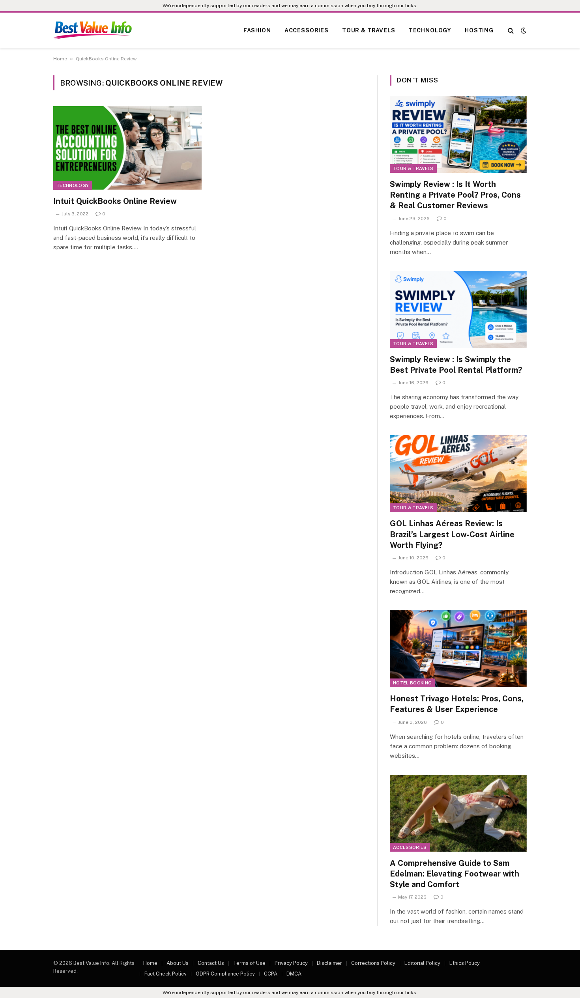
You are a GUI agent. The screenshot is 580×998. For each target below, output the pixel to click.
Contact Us (211, 963)
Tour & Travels (368, 30)
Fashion (257, 30)
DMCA (293, 974)
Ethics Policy (464, 963)
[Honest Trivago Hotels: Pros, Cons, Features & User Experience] (458, 648)
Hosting (479, 30)
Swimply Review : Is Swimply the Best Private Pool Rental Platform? (456, 365)
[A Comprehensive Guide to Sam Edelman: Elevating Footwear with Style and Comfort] (458, 813)
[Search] (510, 30)
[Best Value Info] (92, 30)
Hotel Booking (412, 682)
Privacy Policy (291, 963)
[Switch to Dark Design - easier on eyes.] (523, 30)
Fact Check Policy (165, 974)
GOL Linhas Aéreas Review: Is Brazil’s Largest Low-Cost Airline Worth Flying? (452, 534)
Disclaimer (329, 963)
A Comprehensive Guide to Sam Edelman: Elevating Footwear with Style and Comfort (454, 873)
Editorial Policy (422, 963)
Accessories (306, 30)
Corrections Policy (373, 963)
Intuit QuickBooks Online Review (115, 201)
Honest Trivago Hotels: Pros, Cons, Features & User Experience (457, 704)
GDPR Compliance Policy (225, 974)
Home (60, 59)
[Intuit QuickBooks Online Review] (127, 148)
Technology (430, 30)
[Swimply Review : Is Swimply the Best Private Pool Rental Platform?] (458, 309)
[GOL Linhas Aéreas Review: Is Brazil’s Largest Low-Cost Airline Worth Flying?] (458, 473)
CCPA (270, 974)
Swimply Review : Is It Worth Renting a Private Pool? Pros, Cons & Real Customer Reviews (455, 194)
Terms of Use (249, 963)
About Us (178, 963)
